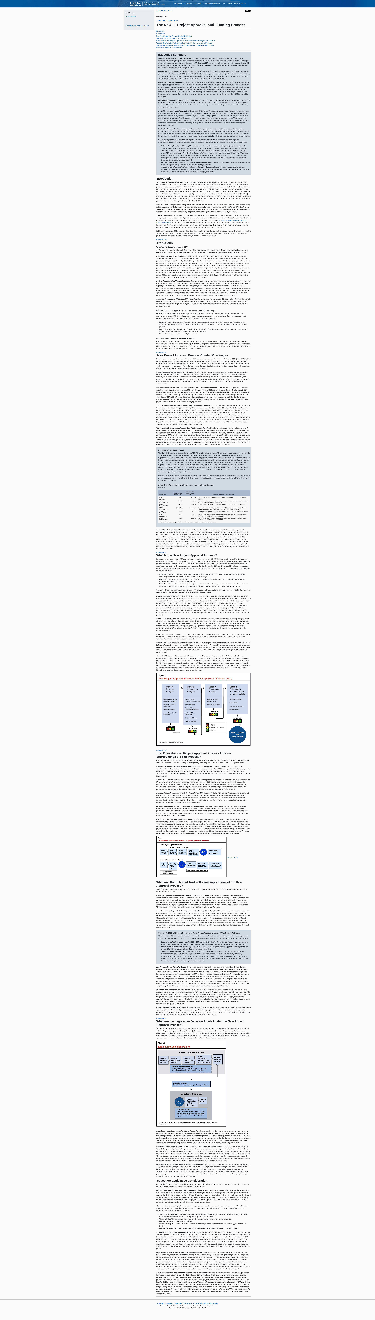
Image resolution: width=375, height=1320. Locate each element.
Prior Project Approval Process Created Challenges (174, 36)
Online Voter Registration (191, 1303)
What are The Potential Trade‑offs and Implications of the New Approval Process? (184, 43)
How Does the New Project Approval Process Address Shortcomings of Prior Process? (186, 41)
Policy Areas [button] (177, 3)
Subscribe (160, 1303)
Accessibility (214, 1303)
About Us (237, 3)
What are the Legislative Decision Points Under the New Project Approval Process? (185, 45)
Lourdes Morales (131, 16)
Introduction (160, 31)
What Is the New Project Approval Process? (171, 38)
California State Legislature (173, 1303)
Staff (223, 3)
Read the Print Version (165, 11)
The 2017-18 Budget (167, 20)
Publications (188, 3)
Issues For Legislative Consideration (169, 48)
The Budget (197, 3)
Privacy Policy (204, 1303)
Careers (229, 3)
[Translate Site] (242, 4)
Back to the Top (161, 239)
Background (160, 33)
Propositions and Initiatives (211, 3)
